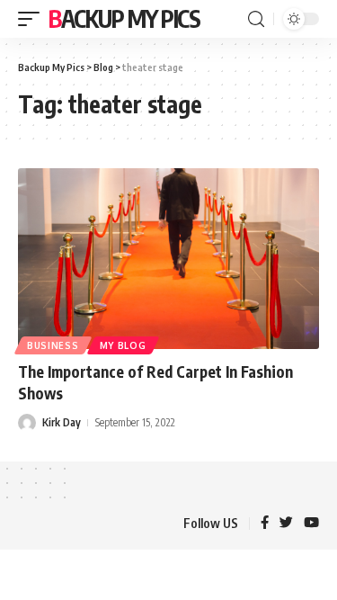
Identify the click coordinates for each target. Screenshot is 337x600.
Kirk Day (61, 422)
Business (53, 345)
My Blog (123, 345)
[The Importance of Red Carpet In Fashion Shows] (168, 258)
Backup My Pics (124, 18)
